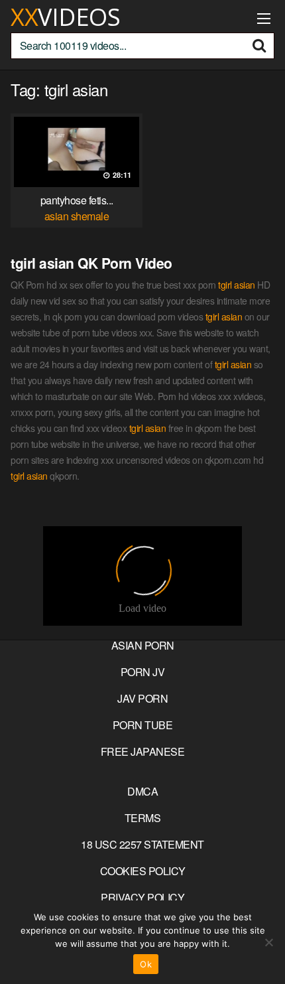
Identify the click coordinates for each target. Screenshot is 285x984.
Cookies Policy (143, 871)
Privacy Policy (142, 897)
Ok (146, 964)
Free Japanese (143, 751)
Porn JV (143, 671)
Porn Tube (143, 725)
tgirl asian (236, 284)
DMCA (142, 791)
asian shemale (76, 216)
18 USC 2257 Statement (142, 844)
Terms (143, 817)
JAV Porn (142, 698)
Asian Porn (142, 645)
